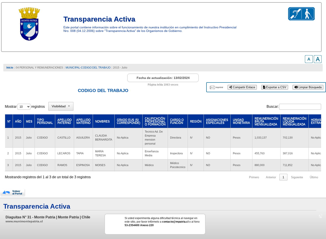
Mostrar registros (25, 106)
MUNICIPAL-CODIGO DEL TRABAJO (88, 67)
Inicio (9, 67)
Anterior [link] (271, 177)
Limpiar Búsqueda (310, 87)
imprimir (219, 87)
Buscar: (273, 106)
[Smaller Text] (309, 62)
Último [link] (314, 177)
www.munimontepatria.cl (24, 221)
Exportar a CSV (275, 87)
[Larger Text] (318, 62)
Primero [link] (254, 177)
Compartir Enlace (243, 87)
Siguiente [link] (297, 177)
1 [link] (283, 177)
